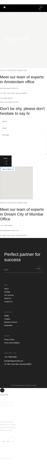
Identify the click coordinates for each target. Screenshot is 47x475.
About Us (7, 298)
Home (6, 289)
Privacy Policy (9, 339)
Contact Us (8, 302)
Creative (7, 319)
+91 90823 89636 (6, 98)
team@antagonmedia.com (9, 88)
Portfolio (7, 292)
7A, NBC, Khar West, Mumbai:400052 (13, 93)
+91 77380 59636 (12, 2)
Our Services (9, 295)
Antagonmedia (19, 385)
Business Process (10, 322)
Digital (6, 316)
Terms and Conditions (12, 343)
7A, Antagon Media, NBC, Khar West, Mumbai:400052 (7, 471)
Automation (8, 325)
